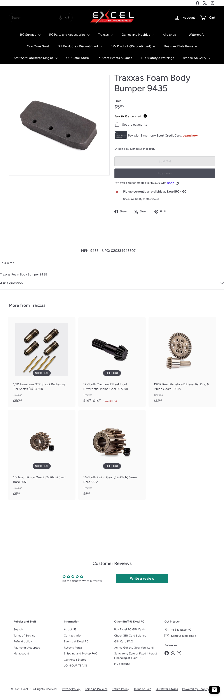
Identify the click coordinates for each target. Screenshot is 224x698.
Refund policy (23, 641)
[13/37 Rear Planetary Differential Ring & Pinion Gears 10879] (182, 362)
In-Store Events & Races (115, 58)
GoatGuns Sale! (38, 46)
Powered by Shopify (195, 689)
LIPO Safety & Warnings (157, 58)
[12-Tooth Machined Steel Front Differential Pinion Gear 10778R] (112, 362)
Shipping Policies (96, 689)
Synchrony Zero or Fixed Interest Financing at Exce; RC (135, 655)
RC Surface (28, 35)
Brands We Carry (195, 58)
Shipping (119, 148)
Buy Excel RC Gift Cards (130, 629)
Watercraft (196, 35)
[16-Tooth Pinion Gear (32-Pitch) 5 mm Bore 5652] (112, 455)
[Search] (67, 17)
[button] (60, 17)
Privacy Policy (71, 689)
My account (21, 653)
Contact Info (72, 635)
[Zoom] (59, 125)
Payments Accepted (27, 647)
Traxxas (104, 35)
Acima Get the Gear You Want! (134, 647)
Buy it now (165, 173)
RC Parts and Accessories (67, 35)
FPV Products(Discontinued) (131, 46)
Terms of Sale (142, 689)
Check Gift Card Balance (130, 635)
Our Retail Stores (75, 659)
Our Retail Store (77, 58)
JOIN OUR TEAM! (75, 665)
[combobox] (41, 17)
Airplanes (170, 35)
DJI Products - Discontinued (78, 46)
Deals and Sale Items (179, 46)
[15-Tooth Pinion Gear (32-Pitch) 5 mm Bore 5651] (42, 455)
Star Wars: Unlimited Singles (34, 58)
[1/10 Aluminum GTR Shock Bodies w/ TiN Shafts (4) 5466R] (42, 362)
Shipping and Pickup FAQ (80, 653)
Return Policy (120, 689)
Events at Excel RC (76, 641)
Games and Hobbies (136, 35)
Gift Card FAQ (123, 641)
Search (18, 629)
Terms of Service (24, 635)
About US (70, 629)
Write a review (142, 578)
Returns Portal (73, 647)
